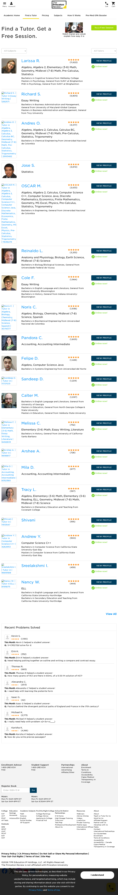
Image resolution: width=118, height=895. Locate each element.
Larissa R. (30, 61)
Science (23, 816)
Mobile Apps (82, 825)
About (96, 814)
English (23, 818)
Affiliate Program (100, 820)
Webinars (80, 814)
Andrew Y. (31, 536)
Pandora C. (32, 338)
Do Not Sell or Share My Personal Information (64, 854)
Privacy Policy (36, 890)
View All (111, 614)
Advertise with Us (101, 825)
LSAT (3, 831)
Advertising (66, 770)
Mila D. (27, 467)
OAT (3, 838)
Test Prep (58, 822)
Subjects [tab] (58, 15)
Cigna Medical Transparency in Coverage (88, 779)
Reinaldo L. (32, 251)
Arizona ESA (14, 818)
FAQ (3, 770)
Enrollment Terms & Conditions (86, 769)
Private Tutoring (83, 822)
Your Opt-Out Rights (12, 856)
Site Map (45, 856)
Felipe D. (29, 358)
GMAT (3, 829)
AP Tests (4, 820)
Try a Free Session (103, 28)
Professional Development (65, 825)
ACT (3, 816)
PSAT (3, 818)
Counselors (81, 829)
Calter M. (30, 395)
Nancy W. (30, 582)
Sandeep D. (32, 379)
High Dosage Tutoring (64, 818)
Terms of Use (53, 890)
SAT (3, 814)
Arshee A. (30, 451)
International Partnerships (104, 831)
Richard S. (31, 94)
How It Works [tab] (74, 15)
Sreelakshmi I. (34, 565)
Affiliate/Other (67, 772)
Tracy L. (28, 489)
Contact (97, 829)
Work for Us (98, 818)
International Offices (85, 827)
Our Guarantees (100, 833)
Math (22, 814)
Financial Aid (41, 820)
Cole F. (28, 278)
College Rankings (43, 814)
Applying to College (44, 818)
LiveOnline (81, 820)
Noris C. (29, 307)
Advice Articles (83, 816)
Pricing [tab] (45, 15)
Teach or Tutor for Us (102, 816)
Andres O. (30, 123)
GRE (3, 827)
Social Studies (25, 820)
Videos (79, 818)
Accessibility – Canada (103, 842)
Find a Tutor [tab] (31, 15)
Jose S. (28, 165)
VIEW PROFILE (104, 61)
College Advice (42, 816)
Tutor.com (59, 820)
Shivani (28, 520)
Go (33, 790)
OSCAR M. (31, 186)
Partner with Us (100, 822)
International (67, 767)
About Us (59, 827)
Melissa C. (31, 423)
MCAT (3, 833)
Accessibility (87, 775)
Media (96, 827)
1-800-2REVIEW (8, 767)
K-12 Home (59, 816)
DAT (3, 836)
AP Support (25, 822)
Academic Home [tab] (12, 15)
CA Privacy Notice (28, 854)
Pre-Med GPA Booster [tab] (96, 15)
